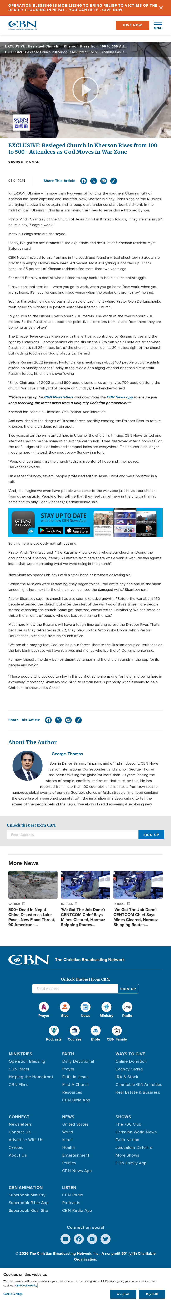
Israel (67, 1139)
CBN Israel (19, 1069)
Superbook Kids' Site (28, 1210)
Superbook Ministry (27, 1195)
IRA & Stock (127, 1076)
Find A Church (75, 1084)
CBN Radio (72, 1195)
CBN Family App (131, 1163)
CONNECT (19, 1117)
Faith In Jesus (75, 1076)
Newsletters (20, 1124)
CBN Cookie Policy (26, 1286)
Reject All (151, 1294)
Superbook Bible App (29, 1202)
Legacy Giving (129, 1069)
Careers (16, 1147)
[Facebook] (83, 181)
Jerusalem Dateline (134, 1147)
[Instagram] (92, 1239)
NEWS (68, 1117)
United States (75, 1124)
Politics (69, 1163)
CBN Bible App (76, 1100)
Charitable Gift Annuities (139, 1084)
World (67, 1132)
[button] (156, 25)
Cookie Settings (13, 1294)
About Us (18, 1155)
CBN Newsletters (58, 397)
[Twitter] (93, 181)
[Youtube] (65, 1239)
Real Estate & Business (138, 1092)
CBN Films (19, 1084)
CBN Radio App (77, 1210)
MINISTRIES (20, 1054)
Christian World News (136, 1132)
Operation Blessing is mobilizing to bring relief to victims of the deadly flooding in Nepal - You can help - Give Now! (82, 8)
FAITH (68, 1054)
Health (68, 1147)
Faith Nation (127, 1139)
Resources (72, 1092)
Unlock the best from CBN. (31, 825)
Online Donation (131, 1061)
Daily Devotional (78, 1061)
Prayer (68, 1069)
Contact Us (20, 1132)
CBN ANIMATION (26, 1187)
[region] (85, 1285)
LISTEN (69, 1187)
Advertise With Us (26, 1139)
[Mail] (103, 181)
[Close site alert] (161, 8)
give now (132, 25)
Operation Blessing (27, 1061)
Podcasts (71, 1202)
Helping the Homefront (31, 1076)
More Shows (128, 1155)
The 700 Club (128, 1124)
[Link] (113, 181)
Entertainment (75, 1155)
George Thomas (23, 161)
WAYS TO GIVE (130, 1054)
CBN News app (120, 397)
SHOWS (123, 1117)
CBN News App (77, 1170)
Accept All (123, 1294)
